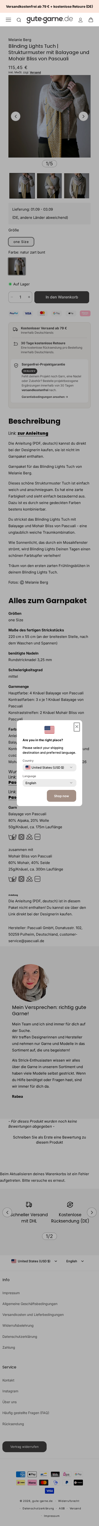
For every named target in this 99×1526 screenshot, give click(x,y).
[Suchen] (19, 19)
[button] (92, 19)
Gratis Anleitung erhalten (49, 813)
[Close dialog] (88, 698)
